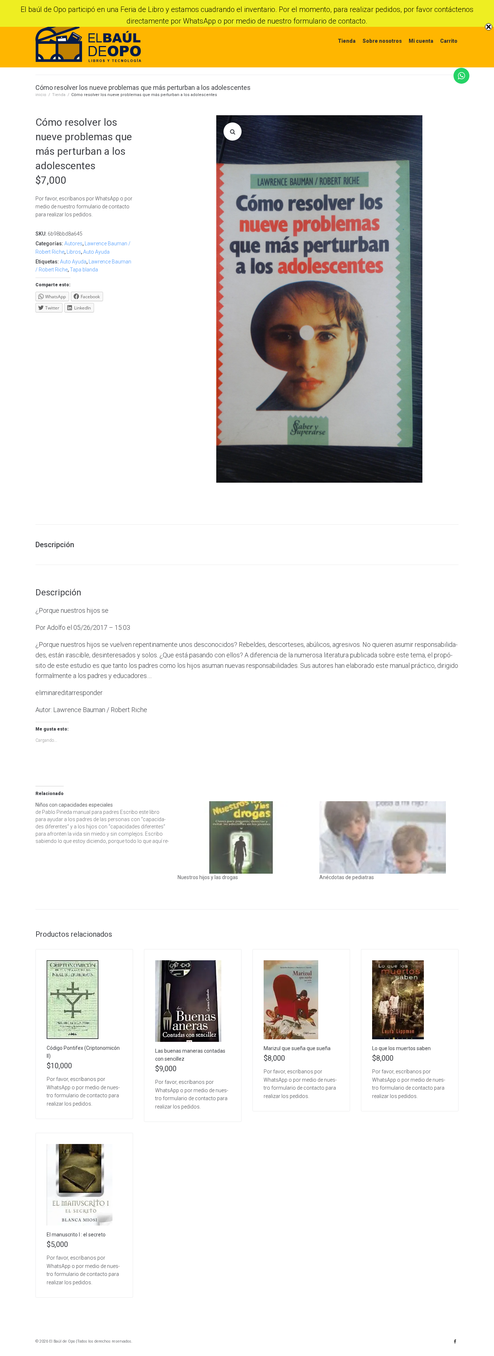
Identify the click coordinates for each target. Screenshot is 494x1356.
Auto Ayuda (96, 252)
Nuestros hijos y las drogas (208, 877)
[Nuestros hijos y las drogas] (245, 837)
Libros (74, 252)
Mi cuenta (421, 41)
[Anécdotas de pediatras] (386, 837)
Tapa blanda (84, 270)
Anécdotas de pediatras (346, 877)
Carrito (448, 41)
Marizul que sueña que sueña (297, 1048)
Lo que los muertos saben (401, 1048)
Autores (73, 243)
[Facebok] (455, 1341)
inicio (40, 94)
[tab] (58, 545)
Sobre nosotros (382, 41)
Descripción (54, 544)
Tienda (346, 41)
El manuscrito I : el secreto (76, 1235)
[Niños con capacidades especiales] (106, 823)
